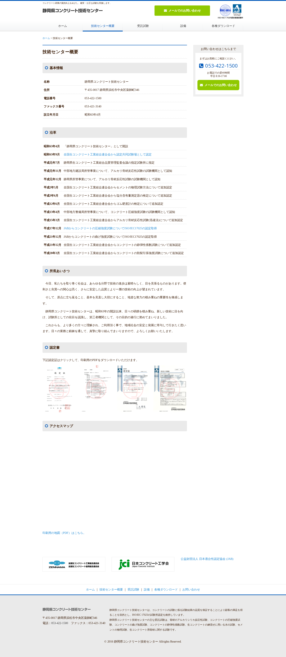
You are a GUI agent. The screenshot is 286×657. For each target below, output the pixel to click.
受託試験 (143, 25)
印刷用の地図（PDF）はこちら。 (64, 532)
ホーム (62, 25)
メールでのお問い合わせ (185, 10)
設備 (183, 25)
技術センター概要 (103, 25)
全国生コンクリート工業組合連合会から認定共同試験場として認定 (108, 154)
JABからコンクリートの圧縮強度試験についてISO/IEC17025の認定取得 (110, 228)
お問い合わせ (191, 589)
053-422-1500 (221, 65)
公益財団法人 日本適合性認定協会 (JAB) (207, 559)
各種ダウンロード (223, 25)
